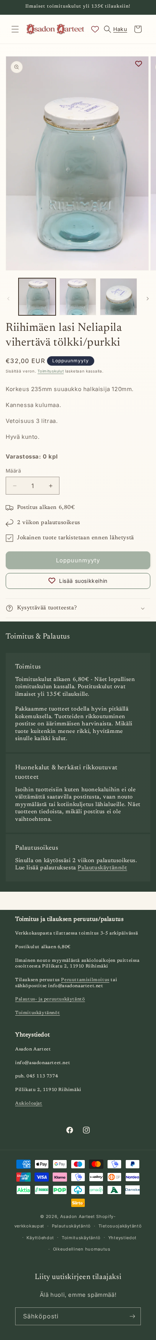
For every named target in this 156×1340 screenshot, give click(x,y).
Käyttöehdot (40, 1237)
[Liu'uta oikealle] (147, 298)
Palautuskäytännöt (102, 868)
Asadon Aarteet (77, 1216)
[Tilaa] (132, 1316)
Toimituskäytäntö (81, 1237)
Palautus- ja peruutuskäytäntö (50, 999)
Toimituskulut (50, 371)
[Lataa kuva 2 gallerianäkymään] (78, 296)
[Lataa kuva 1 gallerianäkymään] (37, 296)
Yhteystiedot (122, 1237)
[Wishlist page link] (95, 29)
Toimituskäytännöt (37, 1013)
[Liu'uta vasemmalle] (8, 298)
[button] (15, 29)
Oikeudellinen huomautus (82, 1249)
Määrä (13, 471)
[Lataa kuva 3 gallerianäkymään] (118, 296)
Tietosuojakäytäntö (120, 1226)
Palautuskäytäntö (71, 1226)
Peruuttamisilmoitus (85, 980)
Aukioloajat (28, 1103)
